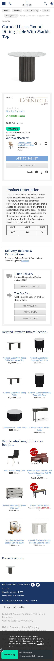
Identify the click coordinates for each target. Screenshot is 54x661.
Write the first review (15, 111)
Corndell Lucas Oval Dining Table (14, 394)
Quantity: (29, 172)
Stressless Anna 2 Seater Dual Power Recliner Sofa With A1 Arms (39, 473)
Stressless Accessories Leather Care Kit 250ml (14, 541)
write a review (30, 312)
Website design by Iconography (17, 620)
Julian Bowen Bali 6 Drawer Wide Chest (14, 506)
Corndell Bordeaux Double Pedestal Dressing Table (39, 541)
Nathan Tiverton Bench (39, 505)
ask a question (30, 306)
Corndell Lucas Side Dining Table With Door (39, 394)
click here (25, 260)
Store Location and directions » (19, 600)
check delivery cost (30, 286)
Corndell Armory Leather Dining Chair (26, 143)
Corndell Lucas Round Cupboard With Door (39, 359)
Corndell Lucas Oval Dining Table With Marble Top (14, 359)
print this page (30, 318)
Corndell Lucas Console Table (39, 428)
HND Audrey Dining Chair (14, 470)
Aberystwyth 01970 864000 (13, 595)
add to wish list (27, 165)
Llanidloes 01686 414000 (12, 592)
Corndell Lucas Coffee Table (14, 427)
